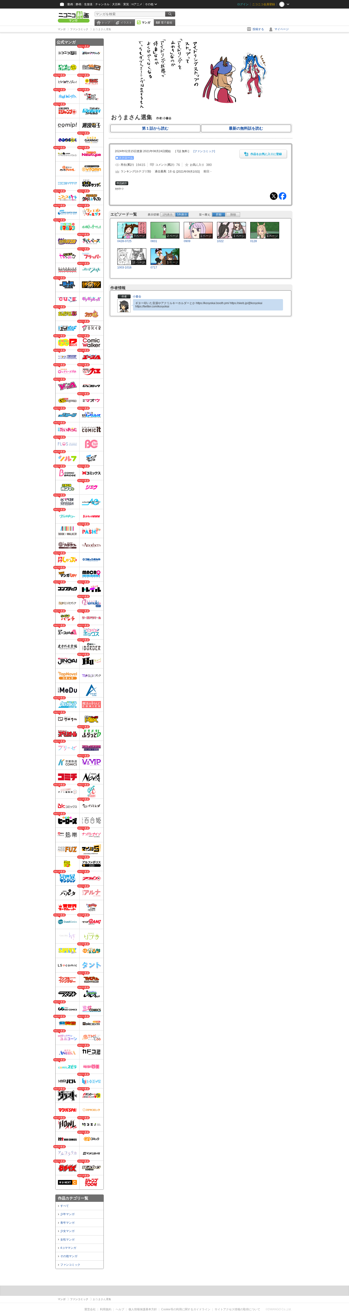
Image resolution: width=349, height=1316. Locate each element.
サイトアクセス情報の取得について (237, 1309)
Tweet (274, 196)
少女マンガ (67, 1231)
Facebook (282, 196)
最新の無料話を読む (246, 128)
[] (204, 151)
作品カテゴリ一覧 (73, 1198)
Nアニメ (137, 4)
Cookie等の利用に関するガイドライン (185, 1309)
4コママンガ (68, 1248)
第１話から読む (155, 128)
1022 (220, 241)
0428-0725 (124, 241)
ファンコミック (70, 1264)
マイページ (281, 29)
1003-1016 (124, 267)
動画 (70, 4)
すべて (64, 1206)
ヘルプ (120, 1309)
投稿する (258, 29)
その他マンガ (68, 1256)
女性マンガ (67, 1239)
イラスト (126, 22)
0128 (253, 241)
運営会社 (90, 1309)
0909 (187, 241)
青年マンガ (67, 1222)
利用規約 (105, 1309)
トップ (105, 22)
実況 (126, 4)
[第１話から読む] (200, 108)
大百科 (116, 4)
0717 (154, 267)
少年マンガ (67, 1214)
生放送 (88, 4)
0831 (154, 241)
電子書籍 (166, 22)
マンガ (146, 22)
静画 (78, 4)
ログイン (243, 4)
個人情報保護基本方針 (142, 1309)
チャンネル (102, 4)
